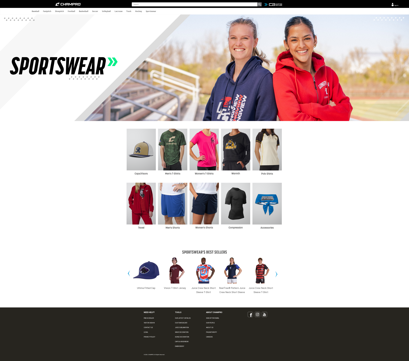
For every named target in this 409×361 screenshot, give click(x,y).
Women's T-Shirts (204, 173)
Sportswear (151, 11)
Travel (141, 227)
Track (128, 11)
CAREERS (209, 337)
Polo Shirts (267, 173)
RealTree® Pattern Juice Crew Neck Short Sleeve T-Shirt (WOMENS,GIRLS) (203, 292)
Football (71, 11)
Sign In (396, 5)
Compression (236, 227)
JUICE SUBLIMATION (182, 327)
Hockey (138, 11)
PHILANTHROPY (211, 332)
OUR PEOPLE (210, 323)
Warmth (235, 173)
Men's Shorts (173, 227)
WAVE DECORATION (181, 332)
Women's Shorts (204, 227)
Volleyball (106, 11)
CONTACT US (148, 327)
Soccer (95, 11)
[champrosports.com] (68, 4)
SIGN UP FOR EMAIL (212, 318)
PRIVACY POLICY (149, 337)
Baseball (35, 11)
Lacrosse (118, 11)
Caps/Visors (141, 173)
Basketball (83, 11)
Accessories (267, 227)
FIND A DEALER (149, 318)
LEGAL (146, 332)
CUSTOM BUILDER (181, 323)
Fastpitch (47, 11)
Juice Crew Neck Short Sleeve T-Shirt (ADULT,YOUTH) (175, 292)
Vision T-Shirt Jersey (146, 288)
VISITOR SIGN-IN (149, 323)
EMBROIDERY (179, 346)
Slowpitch (59, 11)
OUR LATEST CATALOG (183, 318)
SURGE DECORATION (182, 337)
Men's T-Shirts (172, 173)
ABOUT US (209, 327)
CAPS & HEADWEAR (182, 341)
